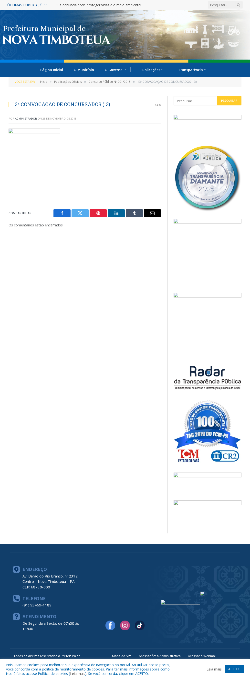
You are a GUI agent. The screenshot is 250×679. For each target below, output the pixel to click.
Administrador (26, 118)
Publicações (150, 69)
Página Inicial (51, 69)
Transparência (190, 69)
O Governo (114, 69)
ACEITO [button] (234, 669)
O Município (84, 69)
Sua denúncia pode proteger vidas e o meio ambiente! (98, 5)
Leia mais (77, 673)
